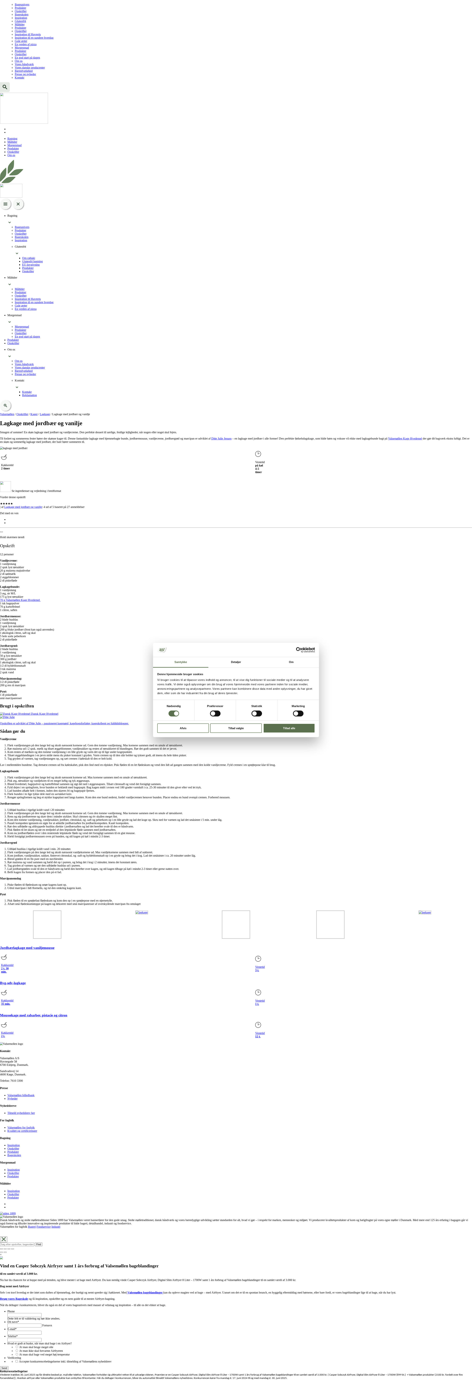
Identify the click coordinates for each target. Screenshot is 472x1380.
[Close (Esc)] (1, 1248)
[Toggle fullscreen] (8, 1248)
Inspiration (21, 17)
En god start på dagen (27, 57)
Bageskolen (21, 14)
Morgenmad (22, 47)
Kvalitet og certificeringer (22, 1130)
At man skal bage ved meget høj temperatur (44, 1354)
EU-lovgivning (31, 264)
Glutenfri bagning (32, 261)
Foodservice (44, 1226)
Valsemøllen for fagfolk (21, 1127)
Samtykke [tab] (180, 662)
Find (38, 1244)
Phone (11, 1311)
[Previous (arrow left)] (1, 1252)
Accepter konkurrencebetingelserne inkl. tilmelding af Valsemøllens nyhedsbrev (65, 1361)
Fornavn (47, 1325)
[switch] (215, 713)
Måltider (20, 24)
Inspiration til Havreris (28, 34)
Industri (55, 1226)
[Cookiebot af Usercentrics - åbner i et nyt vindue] (299, 650)
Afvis (183, 728)
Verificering (14, 1357)
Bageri (32, 1226)
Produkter (20, 7)
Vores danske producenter (30, 67)
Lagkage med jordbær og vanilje (23, 506)
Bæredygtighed (24, 70)
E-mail (12, 1329)
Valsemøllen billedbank (20, 1095)
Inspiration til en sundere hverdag (34, 37)
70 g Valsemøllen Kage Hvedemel (20, 600)
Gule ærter (21, 41)
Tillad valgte (236, 728)
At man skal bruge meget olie (36, 1347)
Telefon (12, 1336)
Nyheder (12, 1098)
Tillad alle (289, 728)
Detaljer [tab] (236, 662)
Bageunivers (22, 4)
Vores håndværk (24, 64)
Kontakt (19, 77)
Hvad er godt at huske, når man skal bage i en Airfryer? (39, 1343)
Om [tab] (291, 662)
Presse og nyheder (25, 74)
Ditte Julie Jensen (221, 438)
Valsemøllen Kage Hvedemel (405, 438)
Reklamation (29, 395)
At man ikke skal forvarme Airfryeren (41, 1350)
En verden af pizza (26, 44)
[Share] (5, 1248)
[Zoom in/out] (12, 1248)
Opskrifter (21, 11)
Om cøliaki (28, 258)
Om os (18, 61)
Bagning (12, 138)
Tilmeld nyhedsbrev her (21, 1113)
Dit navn (13, 1321)
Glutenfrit (20, 21)
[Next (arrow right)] (5, 1252)
